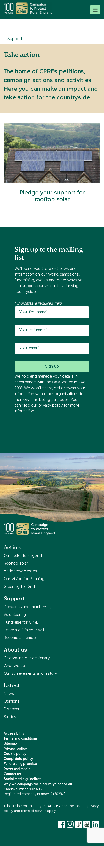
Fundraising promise (20, 764)
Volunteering (15, 615)
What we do (14, 666)
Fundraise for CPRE (21, 622)
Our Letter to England (23, 556)
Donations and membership (28, 607)
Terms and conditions (21, 738)
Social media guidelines (23, 779)
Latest (12, 685)
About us (15, 650)
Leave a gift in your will (24, 630)
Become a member (20, 638)
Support (14, 39)
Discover (12, 709)
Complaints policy (18, 759)
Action (12, 547)
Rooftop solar (16, 564)
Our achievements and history (30, 674)
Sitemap (10, 743)
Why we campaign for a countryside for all (38, 784)
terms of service (33, 811)
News (9, 694)
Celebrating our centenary (27, 658)
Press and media (17, 769)
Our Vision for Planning (24, 579)
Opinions (12, 702)
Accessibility (14, 733)
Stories (10, 717)
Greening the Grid (19, 587)
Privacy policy (15, 748)
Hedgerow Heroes (20, 571)
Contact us (12, 774)
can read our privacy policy (39, 406)
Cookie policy (15, 754)
